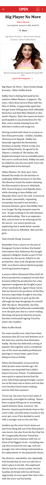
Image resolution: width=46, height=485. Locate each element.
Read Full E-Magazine (21, 78)
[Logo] (23, 9)
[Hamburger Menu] (3, 9)
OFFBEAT (37, 9)
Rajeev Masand (23, 22)
